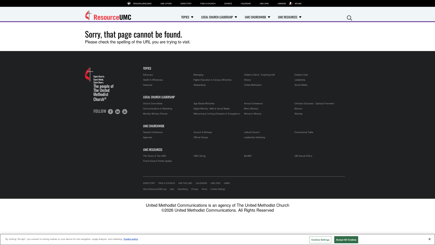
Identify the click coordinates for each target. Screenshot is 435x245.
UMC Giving (199, 155)
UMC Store (166, 3)
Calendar (246, 3)
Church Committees (153, 103)
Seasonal (147, 84)
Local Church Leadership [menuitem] (217, 17)
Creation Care (301, 74)
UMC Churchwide (153, 126)
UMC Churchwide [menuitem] (255, 17)
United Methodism (253, 84)
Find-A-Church (207, 3)
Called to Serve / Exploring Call (259, 74)
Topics (147, 68)
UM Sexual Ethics (303, 155)
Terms (204, 189)
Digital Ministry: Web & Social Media (212, 108)
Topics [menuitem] (185, 17)
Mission (298, 108)
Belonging (198, 74)
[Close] (429, 239)
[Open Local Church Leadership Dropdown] (236, 17)
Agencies (147, 137)
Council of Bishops (203, 132)
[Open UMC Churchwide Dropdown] (269, 17)
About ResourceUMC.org (154, 189)
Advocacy (148, 74)
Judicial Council (251, 132)
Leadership (299, 79)
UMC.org (264, 3)
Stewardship (200, 84)
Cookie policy (131, 239)
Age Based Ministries (204, 103)
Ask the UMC (185, 183)
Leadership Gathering (254, 137)
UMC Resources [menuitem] (287, 17)
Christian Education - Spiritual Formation (314, 103)
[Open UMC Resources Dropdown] (300, 17)
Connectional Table (303, 132)
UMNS (227, 183)
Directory (186, 3)
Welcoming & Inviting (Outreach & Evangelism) (217, 113)
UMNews (282, 3)
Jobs (172, 189)
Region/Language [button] (142, 3)
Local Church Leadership (159, 97)
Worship (298, 113)
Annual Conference (253, 103)
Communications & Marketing (157, 108)
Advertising (183, 189)
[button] (349, 17)
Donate (228, 3)
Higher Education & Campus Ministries (213, 79)
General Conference (153, 132)
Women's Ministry (253, 113)
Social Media (300, 84)
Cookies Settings (320, 239)
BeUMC (248, 155)
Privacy (194, 189)
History (247, 79)
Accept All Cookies (346, 239)
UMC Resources (152, 150)
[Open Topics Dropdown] (192, 17)
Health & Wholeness (153, 79)
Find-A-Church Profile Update (157, 160)
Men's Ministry (251, 108)
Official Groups (201, 137)
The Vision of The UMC (154, 155)
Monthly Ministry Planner (155, 113)
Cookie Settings (218, 189)
